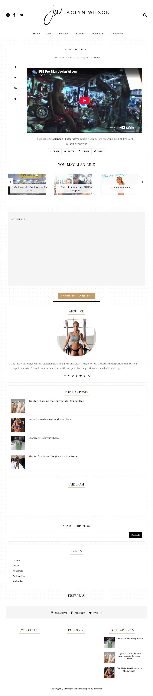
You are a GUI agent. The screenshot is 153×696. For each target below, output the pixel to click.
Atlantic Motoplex (75, 49)
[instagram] (9, 15)
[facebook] (16, 15)
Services (63, 33)
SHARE (56, 151)
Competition (97, 33)
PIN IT (100, 151)
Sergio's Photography (66, 138)
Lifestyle (79, 33)
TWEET (70, 151)
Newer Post (69, 296)
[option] (31, 185)
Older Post (85, 296)
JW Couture (18, 571)
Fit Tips (16, 560)
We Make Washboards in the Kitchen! (129, 669)
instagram (61, 613)
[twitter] (23, 15)
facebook (79, 613)
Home (36, 33)
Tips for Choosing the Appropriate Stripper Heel (129, 656)
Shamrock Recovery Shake (129, 638)
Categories (117, 33)
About (49, 33)
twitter (97, 613)
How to (16, 565)
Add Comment (92, 58)
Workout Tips (19, 576)
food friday (18, 581)
